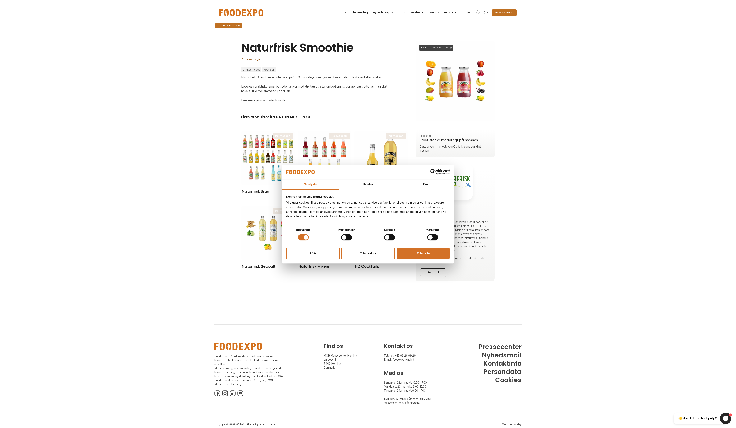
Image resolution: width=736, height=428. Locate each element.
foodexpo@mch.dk (404, 359)
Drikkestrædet (251, 69)
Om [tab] (425, 184)
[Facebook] (217, 395)
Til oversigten (253, 59)
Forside (221, 25)
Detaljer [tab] (368, 184)
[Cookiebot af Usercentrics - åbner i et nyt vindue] (433, 172)
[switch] (346, 237)
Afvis (313, 253)
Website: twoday (511, 424)
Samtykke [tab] (310, 184)
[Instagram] (225, 395)
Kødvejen (269, 69)
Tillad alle (423, 253)
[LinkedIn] (233, 395)
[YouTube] (240, 395)
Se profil (433, 272)
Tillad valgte (368, 253)
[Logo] (241, 12)
